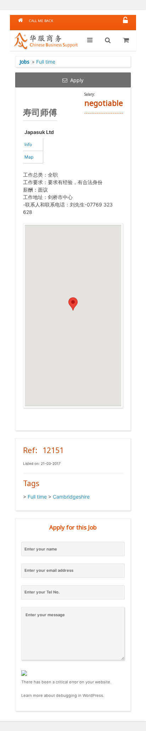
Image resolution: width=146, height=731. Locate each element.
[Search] (108, 40)
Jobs (24, 61)
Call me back (41, 20)
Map (28, 157)
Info (28, 144)
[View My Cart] (126, 40)
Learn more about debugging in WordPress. (62, 695)
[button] (73, 309)
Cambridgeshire (71, 497)
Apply (75, 80)
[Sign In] (125, 21)
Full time (45, 62)
